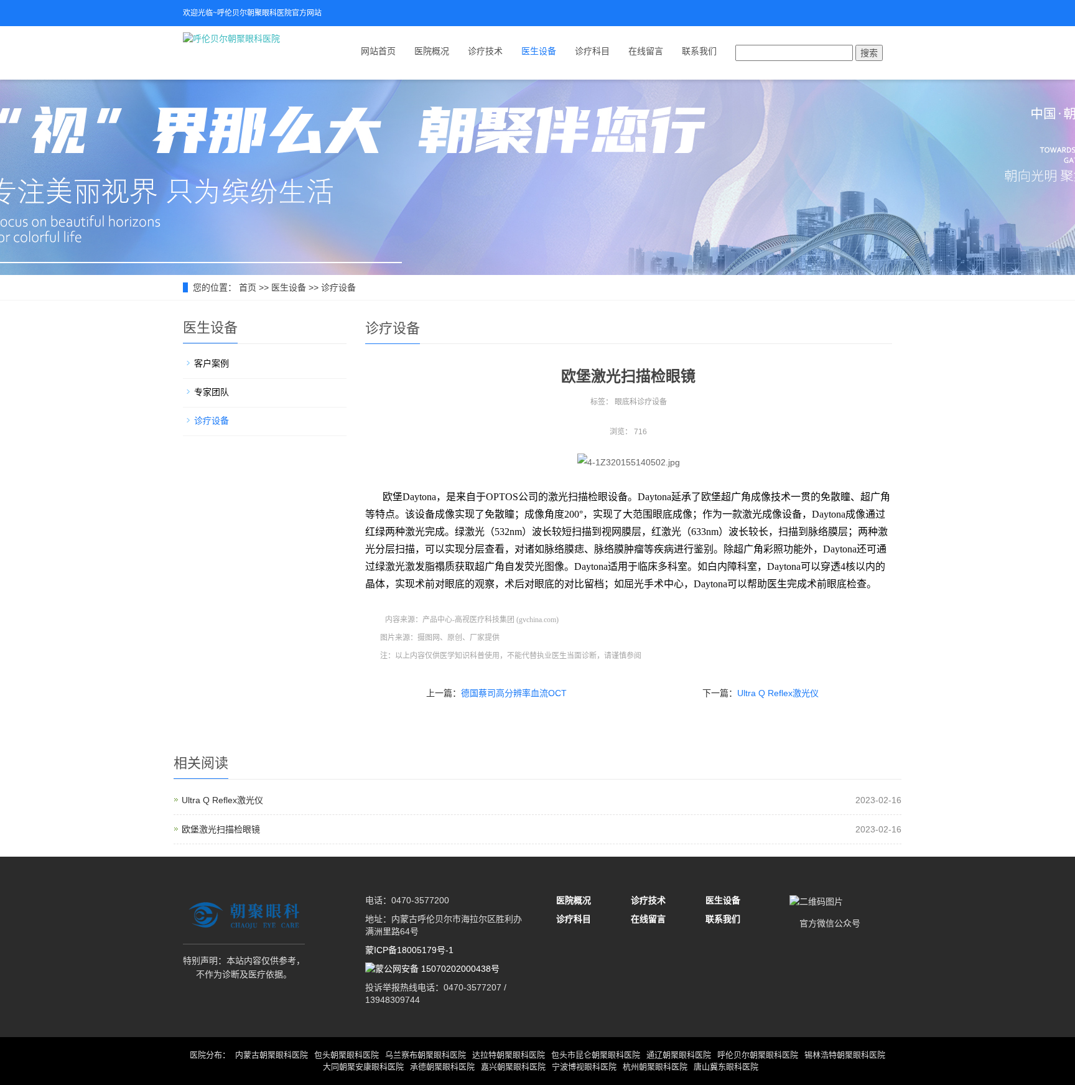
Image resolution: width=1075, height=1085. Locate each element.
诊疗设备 (338, 287)
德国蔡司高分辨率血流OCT (514, 693)
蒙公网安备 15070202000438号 (437, 969)
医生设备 (538, 51)
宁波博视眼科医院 (584, 1066)
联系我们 (699, 51)
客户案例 (211, 363)
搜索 (869, 53)
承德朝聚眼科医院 (442, 1066)
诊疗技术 (485, 51)
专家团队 (211, 392)
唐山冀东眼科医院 (726, 1066)
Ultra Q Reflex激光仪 (778, 693)
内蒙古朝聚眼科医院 (271, 1054)
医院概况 (431, 51)
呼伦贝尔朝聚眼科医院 (757, 1054)
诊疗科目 (592, 51)
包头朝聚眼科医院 (346, 1054)
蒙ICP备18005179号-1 (409, 950)
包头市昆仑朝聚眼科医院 (595, 1054)
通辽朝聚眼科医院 (678, 1054)
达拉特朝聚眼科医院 (508, 1054)
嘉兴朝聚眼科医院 (513, 1066)
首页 (247, 287)
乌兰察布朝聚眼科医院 (425, 1054)
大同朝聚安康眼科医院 (363, 1066)
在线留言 (645, 51)
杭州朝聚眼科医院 (655, 1066)
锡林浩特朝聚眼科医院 (844, 1054)
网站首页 (378, 51)
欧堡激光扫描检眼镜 (221, 829)
